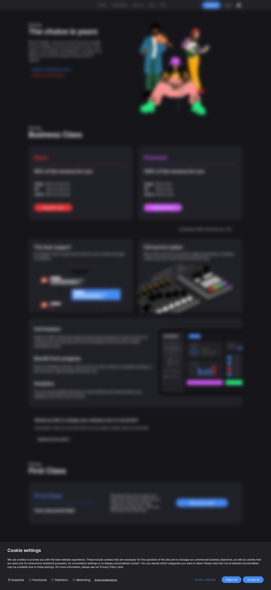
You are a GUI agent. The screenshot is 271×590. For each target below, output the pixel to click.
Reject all (231, 579)
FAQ (163, 5)
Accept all (253, 579)
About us (138, 5)
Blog (152, 5)
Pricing (102, 5)
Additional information (53, 439)
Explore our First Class (47, 75)
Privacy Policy (108, 566)
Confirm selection (205, 579)
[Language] (238, 5)
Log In (228, 5)
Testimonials (119, 5)
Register (211, 5)
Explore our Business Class (51, 69)
